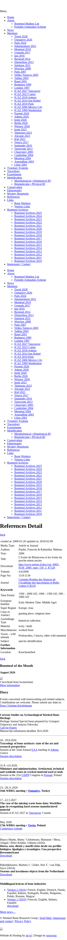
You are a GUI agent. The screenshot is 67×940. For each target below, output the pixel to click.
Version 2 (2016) (16, 889)
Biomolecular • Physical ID (29, 184)
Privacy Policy (23, 921)
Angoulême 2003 (24, 161)
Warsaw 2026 (22, 126)
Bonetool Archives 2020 (28, 228)
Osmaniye (34, 790)
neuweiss (51, 935)
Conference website (11, 828)
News (10, 30)
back (2, 534)
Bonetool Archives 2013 (28, 251)
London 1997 (22, 87)
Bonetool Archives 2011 (28, 257)
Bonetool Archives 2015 (28, 244)
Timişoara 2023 (23, 132)
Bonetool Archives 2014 (28, 248)
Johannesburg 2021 (25, 46)
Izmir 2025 (20, 129)
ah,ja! (29, 935)
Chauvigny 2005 (23, 151)
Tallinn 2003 (21, 78)
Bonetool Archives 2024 (28, 216)
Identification (14, 177)
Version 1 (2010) (16, 899)
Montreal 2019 (22, 49)
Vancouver (35, 812)
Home (10, 17)
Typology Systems (17, 167)
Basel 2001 (20, 81)
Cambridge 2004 (23, 155)
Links (10, 200)
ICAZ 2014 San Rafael (27, 100)
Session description (11, 756)
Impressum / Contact (18, 264)
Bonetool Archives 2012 (28, 254)
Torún (32, 825)
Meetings (12, 33)
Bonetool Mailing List (26, 23)
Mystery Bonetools (18, 193)
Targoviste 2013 (23, 148)
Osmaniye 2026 (23, 39)
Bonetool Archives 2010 (28, 260)
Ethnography (14, 190)
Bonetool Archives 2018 (28, 235)
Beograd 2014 (22, 58)
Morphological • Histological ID (32, 180)
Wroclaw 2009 (22, 68)
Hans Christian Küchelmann (16, 705)
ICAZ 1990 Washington (28, 110)
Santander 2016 (23, 145)
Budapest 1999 (22, 84)
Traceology (13, 171)
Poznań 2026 (21, 113)
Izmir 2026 (20, 119)
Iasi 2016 (19, 55)
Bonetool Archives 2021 (28, 225)
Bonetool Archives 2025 (28, 212)
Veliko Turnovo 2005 (26, 74)
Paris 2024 (20, 42)
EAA (34, 749)
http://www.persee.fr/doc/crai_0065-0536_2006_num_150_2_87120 (39, 566)
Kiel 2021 (20, 139)
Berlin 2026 (21, 123)
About (10, 20)
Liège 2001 (20, 164)
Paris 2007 (20, 71)
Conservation (14, 187)
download (12, 905)
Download (6, 855)
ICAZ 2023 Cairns (25, 94)
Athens (54, 749)
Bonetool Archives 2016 (28, 241)
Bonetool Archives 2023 (28, 219)
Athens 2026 (21, 116)
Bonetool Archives (17, 209)
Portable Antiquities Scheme (30, 26)
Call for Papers (8, 727)
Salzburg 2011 (22, 65)
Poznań (48, 775)
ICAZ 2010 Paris (24, 103)
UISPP (25, 775)
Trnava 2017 (21, 142)
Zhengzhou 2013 (24, 62)
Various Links (22, 206)
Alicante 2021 (22, 135)
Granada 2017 (22, 52)
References (13, 196)
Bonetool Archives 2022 (28, 222)
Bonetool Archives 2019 (28, 232)
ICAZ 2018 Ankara (25, 97)
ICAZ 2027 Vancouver (27, 90)
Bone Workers (22, 203)
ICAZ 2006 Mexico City (28, 107)
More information (10, 685)
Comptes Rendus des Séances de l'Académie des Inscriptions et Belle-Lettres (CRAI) (39, 582)
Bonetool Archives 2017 (28, 238)
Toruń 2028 (21, 36)
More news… (8, 911)
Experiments (14, 174)
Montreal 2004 (22, 158)
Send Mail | (46, 918)
